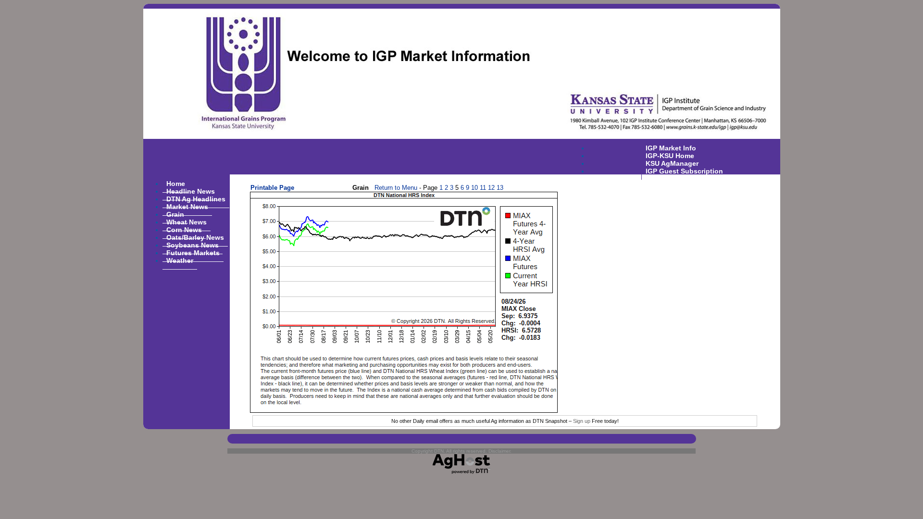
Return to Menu (395, 187)
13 (500, 187)
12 (491, 187)
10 (474, 187)
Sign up (581, 421)
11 (483, 187)
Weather (179, 260)
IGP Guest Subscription (684, 170)
